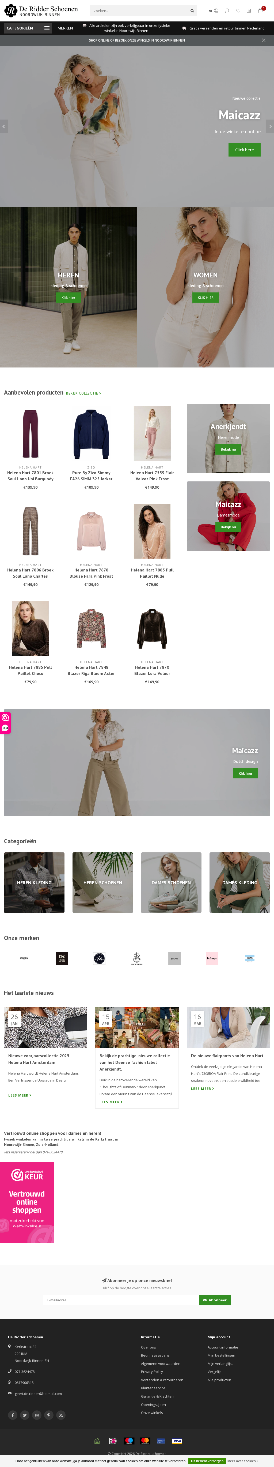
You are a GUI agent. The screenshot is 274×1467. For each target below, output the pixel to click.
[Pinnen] (161, 1441)
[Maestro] (129, 1441)
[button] (4, 126)
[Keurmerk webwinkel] (27, 1202)
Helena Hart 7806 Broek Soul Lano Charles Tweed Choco (30, 576)
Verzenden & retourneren (162, 1379)
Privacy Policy (152, 1371)
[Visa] (177, 1441)
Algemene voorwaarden (160, 1363)
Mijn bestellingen (221, 1355)
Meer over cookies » (242, 1461)
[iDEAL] (113, 1441)
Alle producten (219, 1379)
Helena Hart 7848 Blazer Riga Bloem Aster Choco (91, 673)
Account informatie (223, 1347)
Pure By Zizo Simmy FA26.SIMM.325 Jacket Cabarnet (91, 479)
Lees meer (18, 1095)
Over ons (148, 1347)
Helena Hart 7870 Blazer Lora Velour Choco (152, 673)
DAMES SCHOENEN (156, 854)
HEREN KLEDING (16, 854)
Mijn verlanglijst (220, 1363)
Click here (244, 149)
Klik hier (68, 297)
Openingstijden (153, 1404)
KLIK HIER (206, 297)
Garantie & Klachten (157, 1396)
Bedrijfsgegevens (155, 1355)
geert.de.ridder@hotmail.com (38, 1393)
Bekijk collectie (82, 393)
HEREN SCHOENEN (87, 854)
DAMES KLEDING (223, 854)
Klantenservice (153, 1388)
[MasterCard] (145, 1441)
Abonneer (217, 1300)
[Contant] (97, 1441)
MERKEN (65, 28)
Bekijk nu (228, 449)
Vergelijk (215, 1371)
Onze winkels (152, 1412)
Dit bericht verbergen (207, 1461)
